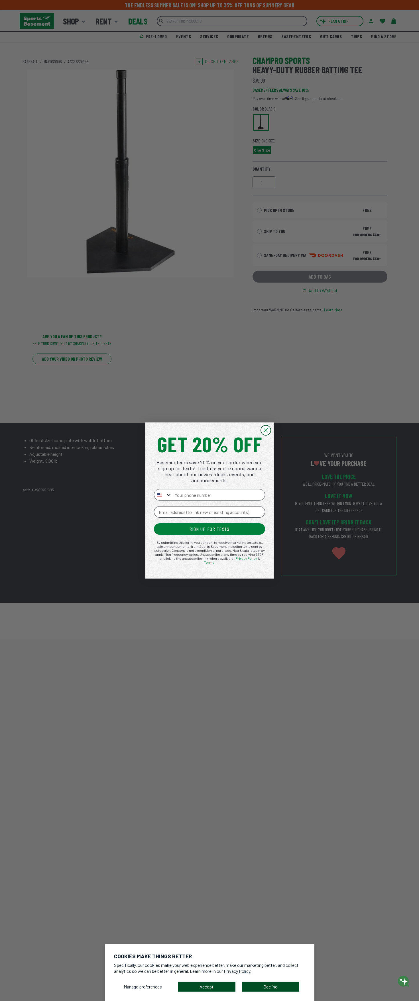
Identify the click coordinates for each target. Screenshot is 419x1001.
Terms (209, 562)
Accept (206, 986)
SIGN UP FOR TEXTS (209, 529)
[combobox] (163, 494)
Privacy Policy (246, 558)
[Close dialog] (266, 430)
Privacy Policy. (237, 971)
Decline (270, 986)
